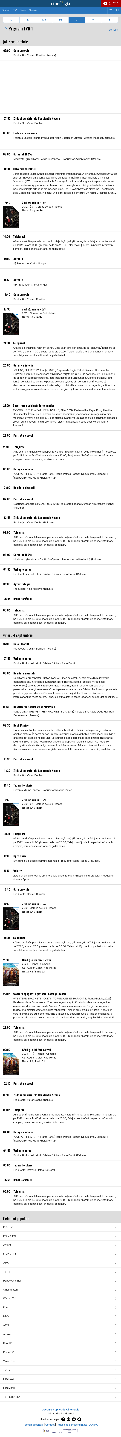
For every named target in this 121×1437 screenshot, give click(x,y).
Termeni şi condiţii (33, 1424)
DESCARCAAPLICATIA (113, 3)
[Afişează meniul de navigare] (110, 10)
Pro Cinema (9, 1235)
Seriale (33, 10)
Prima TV (8, 1352)
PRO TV (8, 1226)
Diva (5, 1307)
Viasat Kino (9, 1361)
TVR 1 (6, 1271)
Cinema (6, 10)
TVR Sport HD (11, 1396)
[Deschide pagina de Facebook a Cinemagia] (63, 1419)
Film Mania (9, 1387)
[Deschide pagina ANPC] (51, 1430)
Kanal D (7, 1343)
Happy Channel (12, 1280)
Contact (50, 1424)
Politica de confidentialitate (72, 1424)
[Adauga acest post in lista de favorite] (5, 28)
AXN (6, 1325)
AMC (6, 1262)
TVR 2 (6, 1369)
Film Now (8, 1378)
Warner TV (9, 1298)
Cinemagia (60, 3)
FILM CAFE (10, 1253)
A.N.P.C (93, 1424)
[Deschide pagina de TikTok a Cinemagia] (79, 1419)
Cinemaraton (10, 1289)
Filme (23, 10)
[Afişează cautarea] (117, 10)
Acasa (7, 1334)
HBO (6, 1316)
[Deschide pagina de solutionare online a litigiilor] (69, 1430)
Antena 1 (8, 1244)
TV (15, 10)
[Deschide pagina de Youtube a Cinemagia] (74, 1419)
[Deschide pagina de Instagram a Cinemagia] (68, 1419)
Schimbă (113, 30)
